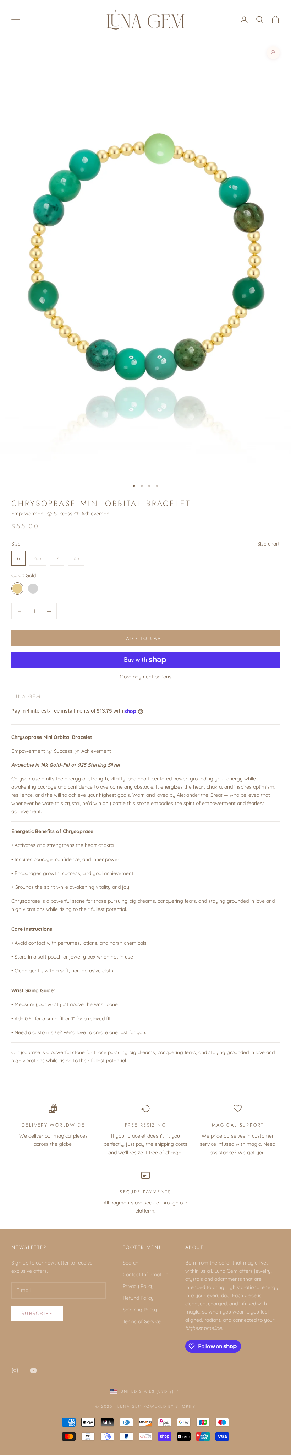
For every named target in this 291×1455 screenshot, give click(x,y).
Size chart (268, 544)
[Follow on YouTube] (33, 1370)
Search (130, 1263)
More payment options (145, 676)
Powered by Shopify (170, 1406)
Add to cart (145, 638)
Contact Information (145, 1274)
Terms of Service (142, 1321)
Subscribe (37, 1313)
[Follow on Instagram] (14, 1370)
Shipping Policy (140, 1309)
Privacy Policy (138, 1286)
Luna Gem (26, 696)
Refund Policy (138, 1298)
